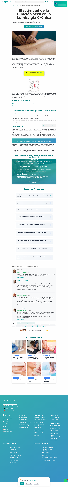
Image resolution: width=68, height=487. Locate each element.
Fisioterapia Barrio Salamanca (25, 422)
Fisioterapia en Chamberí (47, 447)
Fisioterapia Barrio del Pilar (24, 425)
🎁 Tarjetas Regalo (54, 420)
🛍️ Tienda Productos (54, 417)
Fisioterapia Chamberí (23, 424)
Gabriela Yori (21, 309)
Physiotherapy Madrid (23, 427)
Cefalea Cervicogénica (15, 447)
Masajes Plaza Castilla (39, 430)
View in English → (61, 4)
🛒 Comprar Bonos (54, 419)
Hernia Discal (13, 450)
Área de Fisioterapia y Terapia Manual (28, 323)
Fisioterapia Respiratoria (39, 424)
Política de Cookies (54, 440)
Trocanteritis (13, 449)
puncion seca (31, 325)
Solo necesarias (29, 483)
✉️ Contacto (5, 428)
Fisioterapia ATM (38, 420)
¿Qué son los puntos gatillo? (49, 125)
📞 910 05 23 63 (6, 423)
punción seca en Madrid (36, 73)
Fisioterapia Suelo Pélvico (39, 417)
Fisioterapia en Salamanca (47, 454)
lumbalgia (44, 326)
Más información (20, 277)
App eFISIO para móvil (55, 425)
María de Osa (21, 294)
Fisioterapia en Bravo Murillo (48, 455)
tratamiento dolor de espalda (21, 326)
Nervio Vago (13, 462)
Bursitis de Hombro (14, 457)
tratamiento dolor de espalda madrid (34, 326)
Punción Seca (37, 425)
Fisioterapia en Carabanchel (48, 450)
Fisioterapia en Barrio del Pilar (48, 452)
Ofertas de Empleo (54, 433)
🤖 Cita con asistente (7, 431)
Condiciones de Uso (54, 438)
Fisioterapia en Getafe (47, 449)
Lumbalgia (12, 454)
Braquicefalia (13, 464)
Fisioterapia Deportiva (39, 422)
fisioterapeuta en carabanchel (22, 325)
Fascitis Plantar (13, 452)
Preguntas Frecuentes (55, 427)
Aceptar (22, 483)
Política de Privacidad (55, 436)
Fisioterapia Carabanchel (24, 420)
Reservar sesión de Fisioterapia (33, 26)
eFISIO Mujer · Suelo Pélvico (40, 419)
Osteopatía (36, 435)
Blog (51, 432)
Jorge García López (22, 280)
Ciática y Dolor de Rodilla (15, 455)
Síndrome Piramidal (14, 459)
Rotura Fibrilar (13, 446)
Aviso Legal (52, 435)
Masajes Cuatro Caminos (39, 429)
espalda (13, 326)
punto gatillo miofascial (45, 325)
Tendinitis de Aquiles (14, 460)
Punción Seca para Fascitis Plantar (49, 457)
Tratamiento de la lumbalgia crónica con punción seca (24, 103)
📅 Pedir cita (5, 429)
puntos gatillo (37, 325)
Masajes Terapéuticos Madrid (48, 460)
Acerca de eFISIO (54, 430)
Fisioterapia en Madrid (47, 446)
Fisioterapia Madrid (23, 417)
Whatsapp (5, 426)
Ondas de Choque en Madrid (48, 459)
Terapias (16, 5)
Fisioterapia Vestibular (39, 434)
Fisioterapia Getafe (23, 419)
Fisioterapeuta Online (55, 428)
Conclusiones (16, 105)
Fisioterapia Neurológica (39, 432)
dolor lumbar (52, 325)
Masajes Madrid (37, 427)
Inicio (13, 5)
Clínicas (49, 1)
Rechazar (36, 483)
